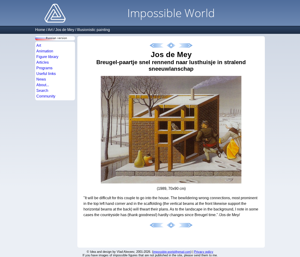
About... (42, 85)
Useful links (46, 74)
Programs (44, 68)
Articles (42, 62)
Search (42, 91)
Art (50, 30)
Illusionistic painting (93, 30)
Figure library (47, 57)
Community (45, 96)
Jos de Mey (64, 30)
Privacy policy (203, 251)
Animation (44, 51)
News (41, 79)
